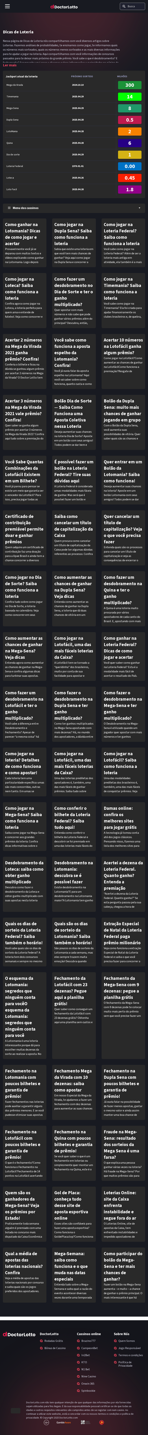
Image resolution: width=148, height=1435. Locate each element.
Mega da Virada (14, 85)
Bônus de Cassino (55, 1348)
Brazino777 (88, 1341)
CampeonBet (89, 1348)
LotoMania (12, 131)
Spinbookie (88, 1391)
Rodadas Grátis (53, 1341)
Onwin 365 (87, 1384)
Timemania (12, 96)
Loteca (10, 178)
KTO (84, 1362)
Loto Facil (11, 189)
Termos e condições (130, 1355)
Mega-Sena (12, 108)
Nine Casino (88, 1376)
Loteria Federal (14, 166)
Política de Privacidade (125, 1364)
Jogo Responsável (129, 1348)
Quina (9, 143)
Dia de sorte (13, 154)
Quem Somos (126, 1341)
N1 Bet (85, 1369)
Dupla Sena (12, 120)
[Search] (124, 6)
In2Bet (85, 1355)
